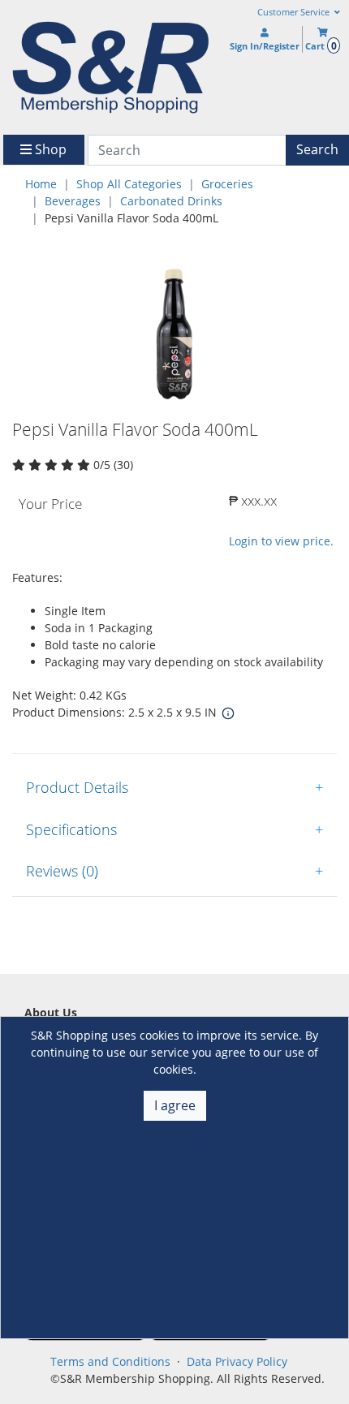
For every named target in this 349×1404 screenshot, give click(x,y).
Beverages (73, 201)
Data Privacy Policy (237, 1361)
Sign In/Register (264, 46)
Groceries (227, 184)
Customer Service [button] (294, 12)
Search (317, 149)
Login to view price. (281, 541)
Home (41, 184)
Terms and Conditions (110, 1361)
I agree (175, 1105)
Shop (49, 149)
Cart (320, 46)
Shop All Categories (129, 184)
